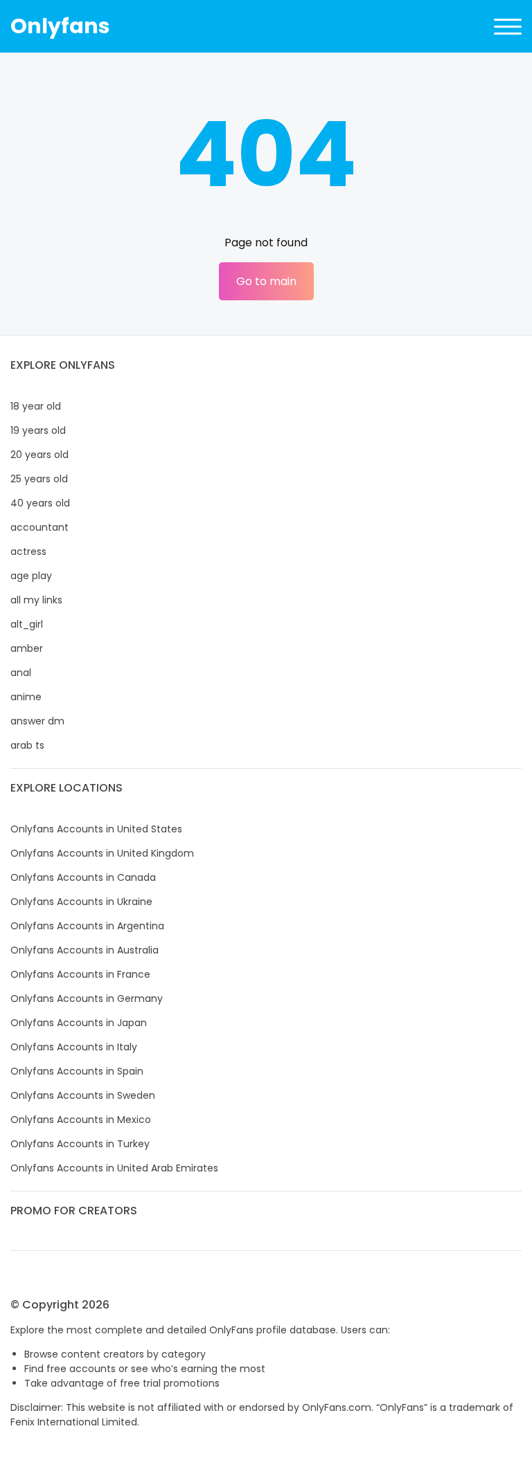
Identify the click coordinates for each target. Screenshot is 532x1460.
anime (26, 697)
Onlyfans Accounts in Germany (86, 998)
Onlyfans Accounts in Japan (78, 1023)
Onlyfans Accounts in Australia (84, 950)
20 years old (39, 455)
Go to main (266, 281)
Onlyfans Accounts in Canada (83, 877)
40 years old (40, 503)
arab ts (27, 745)
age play (31, 576)
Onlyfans (60, 26)
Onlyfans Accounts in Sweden (82, 1095)
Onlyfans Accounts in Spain (76, 1071)
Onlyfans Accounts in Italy (73, 1047)
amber (26, 648)
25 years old (39, 479)
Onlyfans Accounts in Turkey (80, 1144)
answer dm (37, 721)
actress (28, 551)
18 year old (35, 406)
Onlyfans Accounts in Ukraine (81, 902)
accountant (39, 527)
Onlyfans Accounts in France (80, 974)
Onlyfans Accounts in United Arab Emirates (114, 1168)
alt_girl (26, 624)
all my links (36, 600)
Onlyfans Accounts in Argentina (87, 926)
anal (20, 672)
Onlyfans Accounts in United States (96, 829)
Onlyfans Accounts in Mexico (80, 1119)
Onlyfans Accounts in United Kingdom (102, 853)
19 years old (38, 430)
